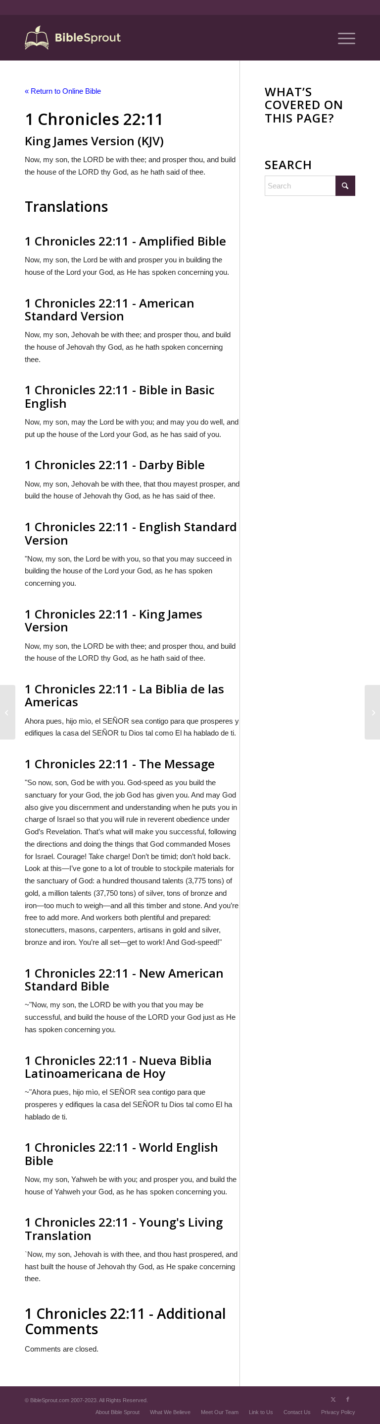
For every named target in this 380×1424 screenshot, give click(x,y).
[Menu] (341, 37)
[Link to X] (333, 1399)
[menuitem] (341, 37)
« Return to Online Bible (63, 91)
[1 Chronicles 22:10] (7, 712)
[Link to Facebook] (347, 1399)
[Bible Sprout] (73, 37)
